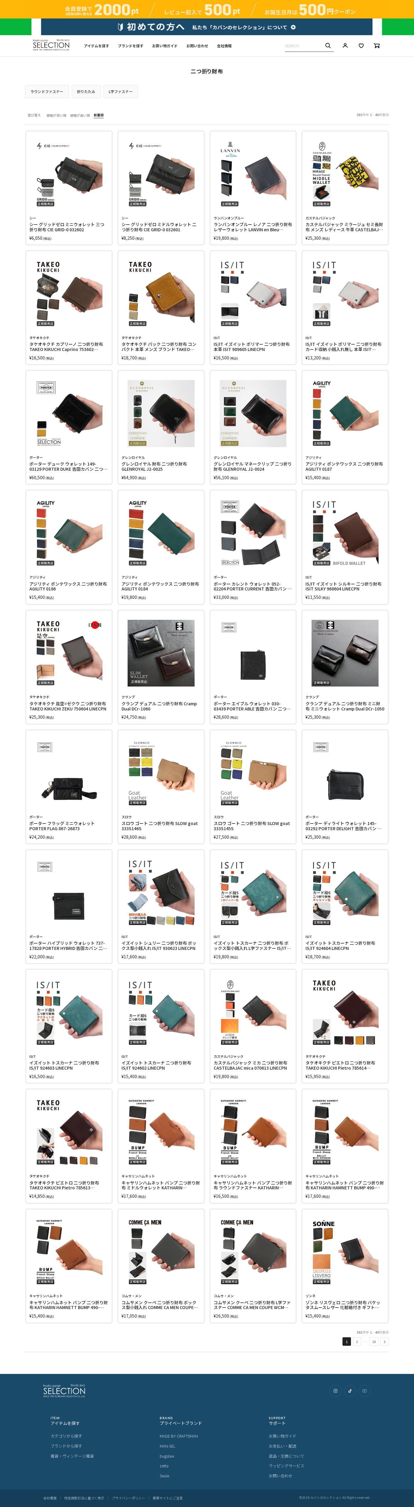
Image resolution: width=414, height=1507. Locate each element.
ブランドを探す (130, 45)
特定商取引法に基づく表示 (84, 1497)
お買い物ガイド (165, 45)
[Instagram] (335, 1391)
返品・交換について (286, 1456)
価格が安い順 (56, 115)
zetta (164, 1466)
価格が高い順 (80, 115)
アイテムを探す (96, 45)
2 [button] (357, 1341)
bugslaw (167, 1456)
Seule (164, 1476)
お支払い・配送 (282, 1446)
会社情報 (224, 45)
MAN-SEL (167, 1446)
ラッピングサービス (286, 1466)
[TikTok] (350, 1391)
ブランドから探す (66, 1446)
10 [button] (374, 1341)
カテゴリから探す (66, 1436)
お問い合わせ (197, 45)
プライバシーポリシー (128, 1497)
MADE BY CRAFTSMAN (179, 1436)
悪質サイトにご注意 (168, 1497)
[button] (384, 1341)
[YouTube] (365, 1391)
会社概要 (50, 1497)
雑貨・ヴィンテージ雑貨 (72, 1456)
